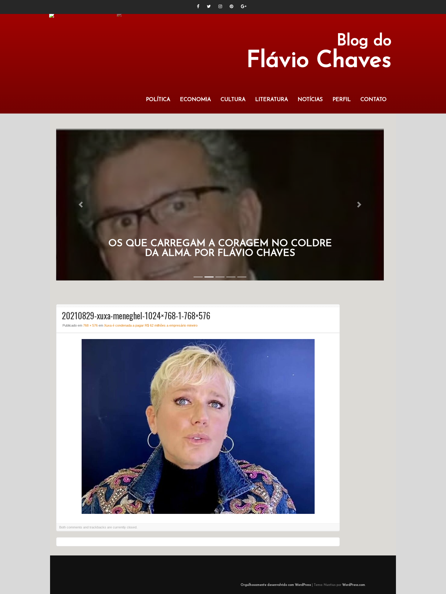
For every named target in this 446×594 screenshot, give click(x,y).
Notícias (310, 99)
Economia (195, 99)
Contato (373, 99)
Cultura (233, 99)
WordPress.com (353, 585)
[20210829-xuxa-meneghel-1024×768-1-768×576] (198, 512)
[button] (80, 204)
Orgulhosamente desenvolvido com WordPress (276, 585)
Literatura (271, 99)
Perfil (342, 99)
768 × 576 (90, 325)
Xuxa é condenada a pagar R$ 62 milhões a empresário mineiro (151, 325)
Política (158, 99)
